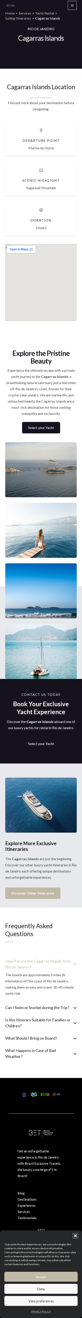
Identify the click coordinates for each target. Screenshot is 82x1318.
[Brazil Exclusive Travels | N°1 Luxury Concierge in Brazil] (10, 5)
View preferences (41, 1301)
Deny (41, 1289)
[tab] (41, 978)
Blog (21, 1193)
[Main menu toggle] (72, 5)
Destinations (27, 1199)
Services (23, 1211)
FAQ (41, 1230)
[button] (75, 1236)
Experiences (26, 1205)
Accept (41, 1277)
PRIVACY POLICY (41, 1311)
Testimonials (27, 1218)
